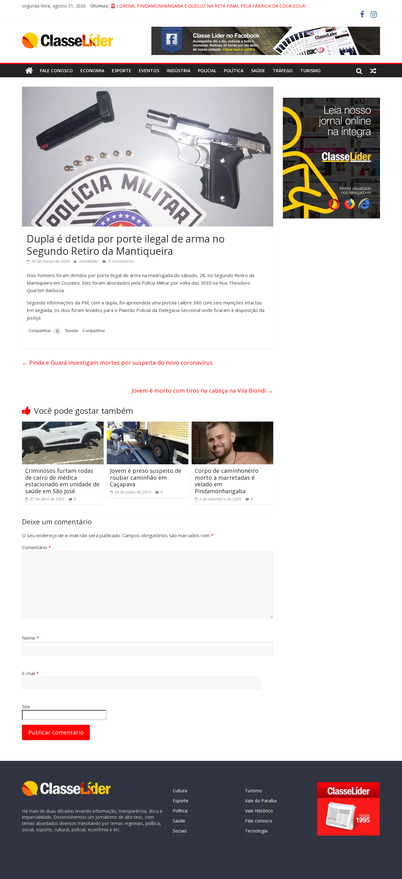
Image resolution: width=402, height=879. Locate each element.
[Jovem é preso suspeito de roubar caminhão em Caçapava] (147, 425)
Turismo (310, 71)
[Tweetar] (70, 331)
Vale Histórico (259, 811)
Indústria (178, 71)
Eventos (149, 71)
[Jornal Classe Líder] (29, 70)
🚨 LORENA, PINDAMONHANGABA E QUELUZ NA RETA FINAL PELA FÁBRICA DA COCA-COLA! (208, 6)
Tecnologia (256, 831)
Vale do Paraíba (261, 801)
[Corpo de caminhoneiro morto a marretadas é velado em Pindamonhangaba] (232, 425)
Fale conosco (56, 71)
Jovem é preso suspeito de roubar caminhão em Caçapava (146, 477)
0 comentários (120, 261)
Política (233, 71)
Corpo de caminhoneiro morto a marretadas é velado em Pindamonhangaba (226, 481)
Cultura (180, 791)
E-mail (30, 673)
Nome (30, 638)
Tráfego (283, 71)
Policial (207, 71)
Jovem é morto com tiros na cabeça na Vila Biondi (202, 390)
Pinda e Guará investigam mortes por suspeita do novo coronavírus (117, 362)
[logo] (66, 784)
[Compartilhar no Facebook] (39, 331)
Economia (92, 71)
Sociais (180, 831)
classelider (89, 261)
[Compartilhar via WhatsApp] (93, 331)
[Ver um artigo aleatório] (373, 70)
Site (26, 706)
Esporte (121, 71)
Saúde (258, 71)
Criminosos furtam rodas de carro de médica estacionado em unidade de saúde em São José (62, 481)
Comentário (36, 547)
